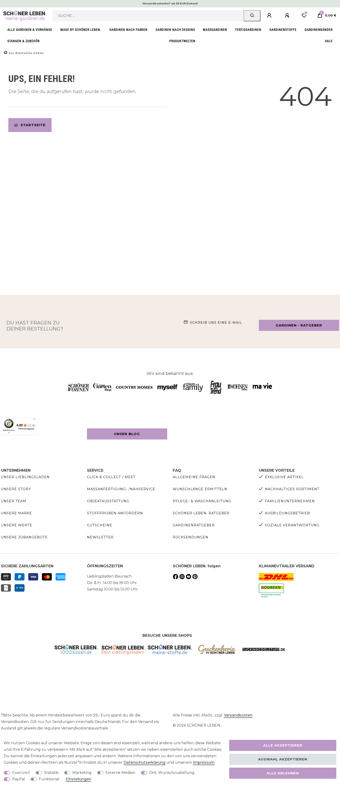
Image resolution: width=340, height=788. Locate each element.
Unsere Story (16, 489)
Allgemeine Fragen (194, 477)
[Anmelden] (269, 15)
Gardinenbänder (319, 30)
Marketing (82, 772)
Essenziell (21, 772)
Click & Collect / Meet (111, 477)
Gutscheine (99, 525)
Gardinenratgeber (194, 525)
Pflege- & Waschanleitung (202, 501)
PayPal (18, 779)
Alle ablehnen (282, 773)
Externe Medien (120, 772)
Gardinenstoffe (283, 30)
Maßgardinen (215, 30)
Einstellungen (78, 779)
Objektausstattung (108, 501)
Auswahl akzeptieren (282, 759)
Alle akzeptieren (282, 745)
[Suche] (252, 15)
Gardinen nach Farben (128, 30)
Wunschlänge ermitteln (200, 489)
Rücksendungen (190, 537)
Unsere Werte (16, 525)
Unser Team (13, 501)
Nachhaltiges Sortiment (292, 489)
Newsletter (100, 537)
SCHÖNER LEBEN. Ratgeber (201, 513)
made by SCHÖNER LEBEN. (80, 30)
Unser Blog (127, 434)
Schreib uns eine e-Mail (216, 322)
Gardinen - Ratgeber (299, 325)
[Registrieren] (287, 15)
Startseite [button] (33, 125)
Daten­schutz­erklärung (144, 762)
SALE (329, 41)
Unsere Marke (16, 513)
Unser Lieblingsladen (25, 477)
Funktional (49, 779)
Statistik (51, 772)
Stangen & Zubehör (23, 41)
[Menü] (34, 420)
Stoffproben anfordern (115, 513)
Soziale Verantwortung (292, 525)
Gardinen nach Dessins (175, 30)
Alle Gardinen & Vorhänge (29, 30)
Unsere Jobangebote (24, 537)
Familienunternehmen (290, 501)
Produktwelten (182, 41)
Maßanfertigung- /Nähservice (121, 489)
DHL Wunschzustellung (172, 772)
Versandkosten (238, 715)
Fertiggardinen (248, 30)
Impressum (204, 762)
